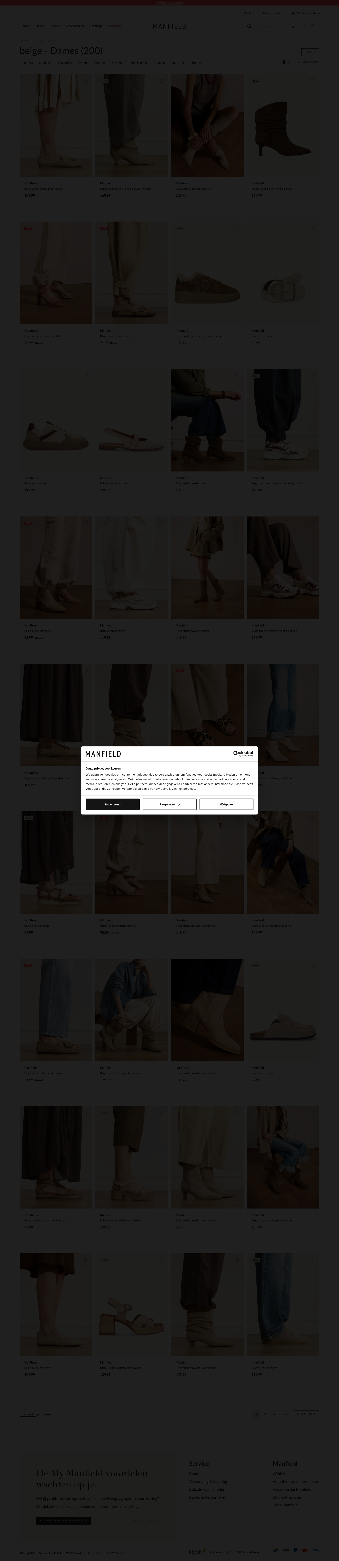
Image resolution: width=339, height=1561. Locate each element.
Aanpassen (167, 804)
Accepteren (113, 804)
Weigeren (226, 804)
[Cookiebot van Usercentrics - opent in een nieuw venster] (236, 754)
